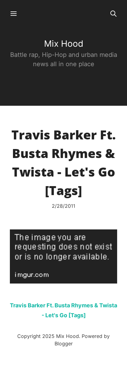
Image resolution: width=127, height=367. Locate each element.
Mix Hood (63, 43)
